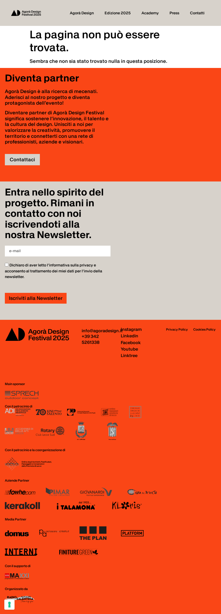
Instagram (131, 329)
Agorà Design (82, 13)
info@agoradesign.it (102, 330)
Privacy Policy (177, 329)
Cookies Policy (204, 329)
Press (174, 13)
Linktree (129, 355)
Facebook (131, 342)
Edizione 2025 (118, 13)
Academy (150, 13)
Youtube (129, 349)
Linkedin (129, 335)
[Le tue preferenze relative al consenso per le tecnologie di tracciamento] (9, 604)
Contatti (197, 13)
